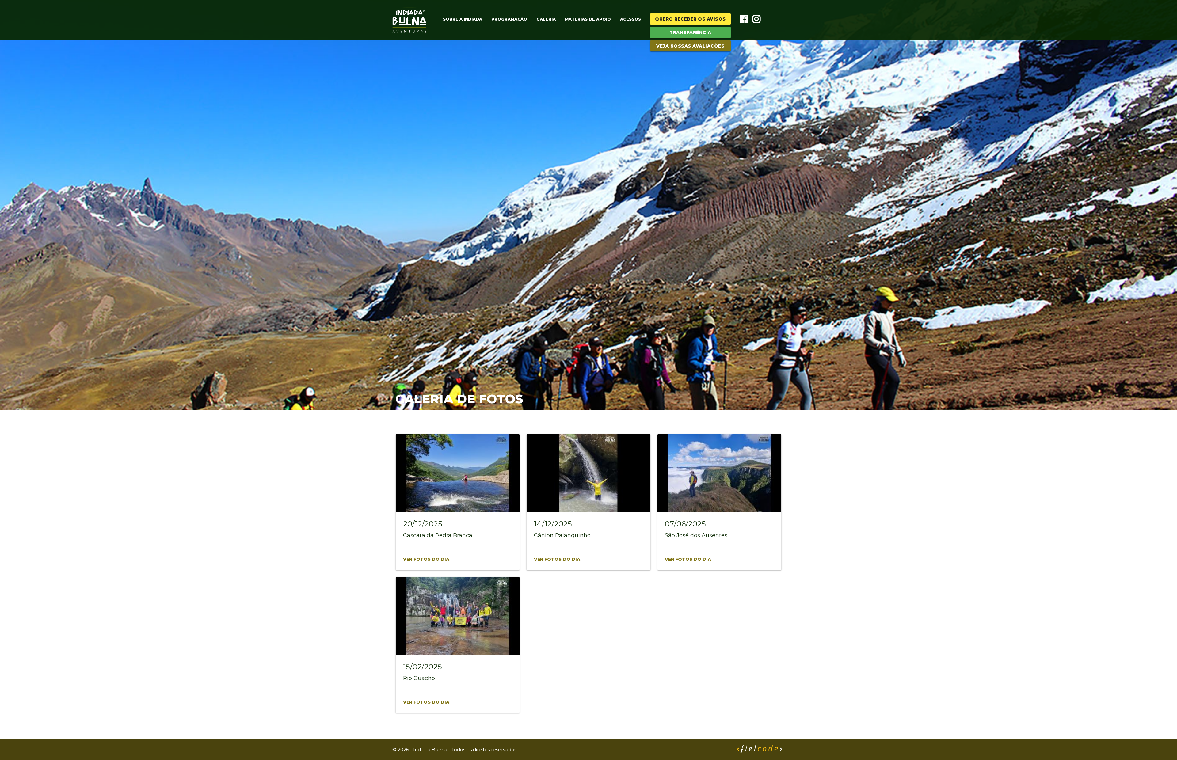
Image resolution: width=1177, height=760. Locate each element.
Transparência (690, 32)
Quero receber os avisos (690, 19)
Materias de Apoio (588, 19)
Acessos (630, 19)
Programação (509, 19)
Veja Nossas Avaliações (690, 46)
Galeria (546, 19)
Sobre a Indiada (462, 19)
